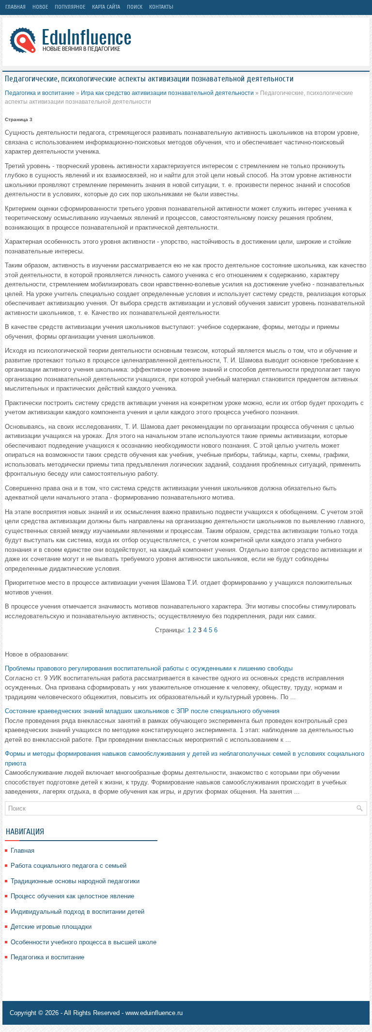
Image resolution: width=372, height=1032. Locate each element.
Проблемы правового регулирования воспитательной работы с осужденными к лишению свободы (149, 668)
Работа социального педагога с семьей (68, 865)
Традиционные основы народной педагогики (75, 881)
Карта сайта (106, 6)
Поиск (134, 6)
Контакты (161, 6)
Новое (40, 6)
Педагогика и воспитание (40, 93)
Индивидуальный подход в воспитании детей (77, 911)
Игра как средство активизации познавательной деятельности (167, 93)
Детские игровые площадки (51, 926)
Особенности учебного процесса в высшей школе (83, 942)
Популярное (70, 6)
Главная (15, 6)
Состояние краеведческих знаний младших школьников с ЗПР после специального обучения (142, 711)
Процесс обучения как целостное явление (72, 896)
